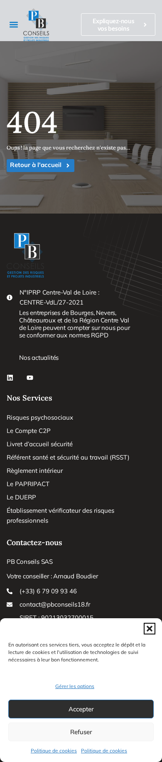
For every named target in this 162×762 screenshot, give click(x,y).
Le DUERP (21, 497)
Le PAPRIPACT (28, 484)
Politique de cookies (54, 750)
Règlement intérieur (35, 470)
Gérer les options (74, 686)
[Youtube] (30, 377)
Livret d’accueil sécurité (40, 444)
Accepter (81, 709)
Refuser (81, 732)
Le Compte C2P (29, 431)
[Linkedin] (10, 377)
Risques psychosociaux (40, 417)
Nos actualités (39, 357)
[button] (149, 628)
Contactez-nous (34, 542)
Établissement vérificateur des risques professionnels (60, 515)
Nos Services (29, 398)
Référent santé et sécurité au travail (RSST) (68, 457)
